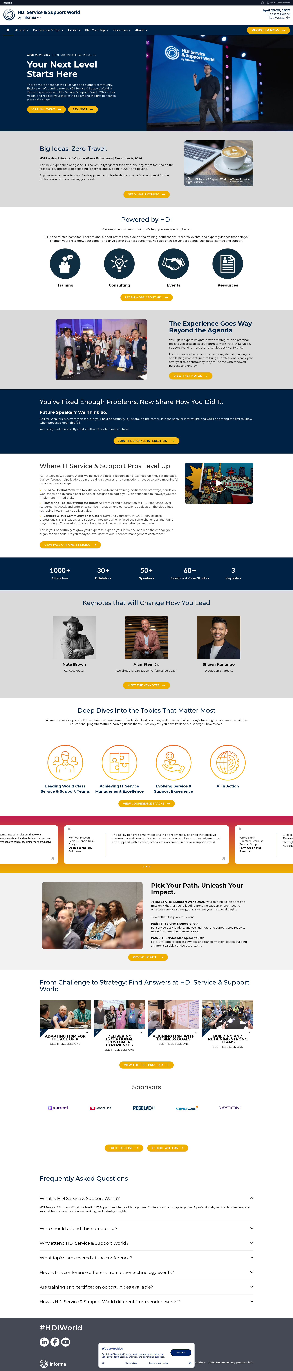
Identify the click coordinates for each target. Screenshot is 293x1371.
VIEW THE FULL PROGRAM (143, 1065)
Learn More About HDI (143, 297)
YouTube (65, 1342)
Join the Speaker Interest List (143, 441)
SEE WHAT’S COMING (143, 194)
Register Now (265, 30)
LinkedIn (44, 1342)
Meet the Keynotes (143, 685)
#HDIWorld (61, 1327)
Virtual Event (43, 109)
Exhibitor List (121, 1148)
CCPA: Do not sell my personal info (230, 1362)
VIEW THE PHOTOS (188, 375)
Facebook (55, 1342)
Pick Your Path (145, 957)
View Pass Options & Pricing (67, 545)
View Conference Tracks (143, 803)
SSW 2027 (80, 109)
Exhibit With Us (165, 1148)
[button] (146, 1198)
